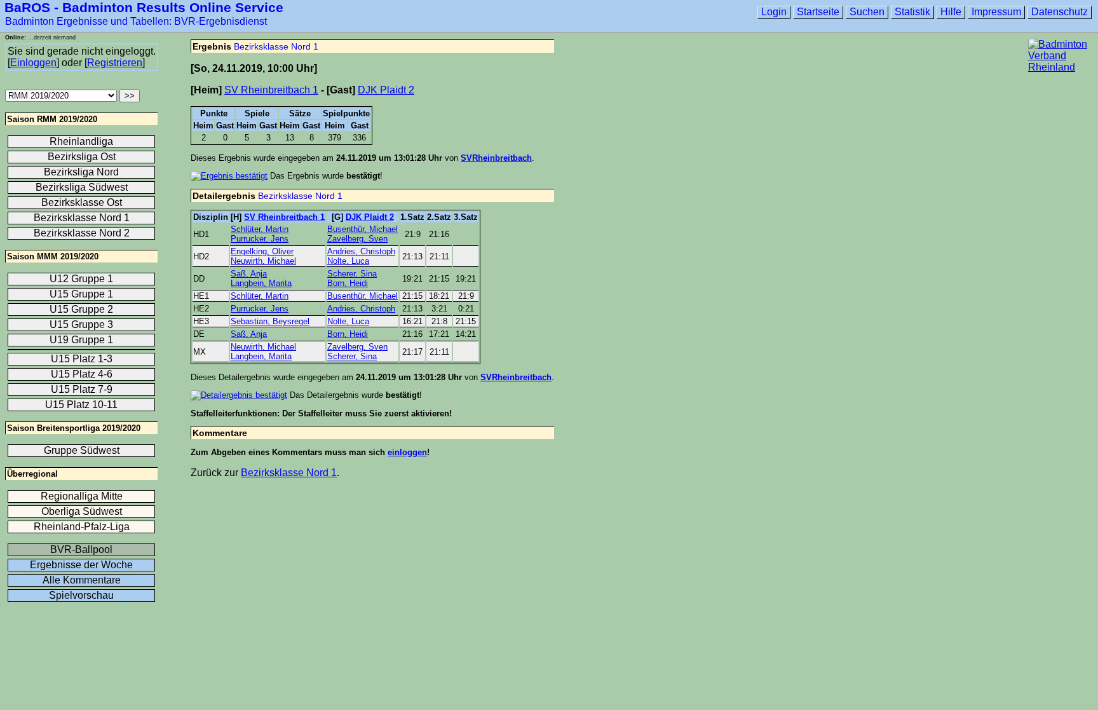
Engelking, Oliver (262, 251)
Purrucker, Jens (259, 238)
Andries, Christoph (361, 251)
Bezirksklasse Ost (81, 202)
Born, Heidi (347, 283)
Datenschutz (1059, 11)
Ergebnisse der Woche (81, 564)
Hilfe (950, 11)
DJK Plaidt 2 (386, 90)
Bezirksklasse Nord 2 (82, 233)
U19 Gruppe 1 (81, 339)
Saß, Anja (249, 273)
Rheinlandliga (81, 141)
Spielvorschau (81, 595)
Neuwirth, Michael (263, 261)
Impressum (996, 11)
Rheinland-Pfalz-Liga (82, 526)
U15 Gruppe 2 (81, 309)
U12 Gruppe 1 (81, 278)
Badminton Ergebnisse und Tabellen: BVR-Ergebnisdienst (136, 21)
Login (774, 11)
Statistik (912, 11)
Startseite (818, 11)
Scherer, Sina (352, 273)
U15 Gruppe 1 (81, 294)
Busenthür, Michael (362, 229)
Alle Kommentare (82, 580)
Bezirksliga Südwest (82, 187)
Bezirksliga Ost (82, 156)
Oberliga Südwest (81, 511)
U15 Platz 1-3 (81, 358)
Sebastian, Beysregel (270, 321)
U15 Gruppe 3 (81, 324)
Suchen (867, 11)
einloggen (407, 452)
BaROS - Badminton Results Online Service (143, 7)
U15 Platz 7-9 (81, 389)
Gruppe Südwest (81, 450)
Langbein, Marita (261, 283)
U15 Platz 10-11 (81, 404)
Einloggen (33, 62)
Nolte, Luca (348, 261)
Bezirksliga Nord (81, 172)
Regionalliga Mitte (82, 496)
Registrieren (114, 62)
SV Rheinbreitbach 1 (271, 90)
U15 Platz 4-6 (81, 374)
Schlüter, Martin (259, 229)
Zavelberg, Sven (357, 238)
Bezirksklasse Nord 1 (276, 46)
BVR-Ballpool (81, 549)
